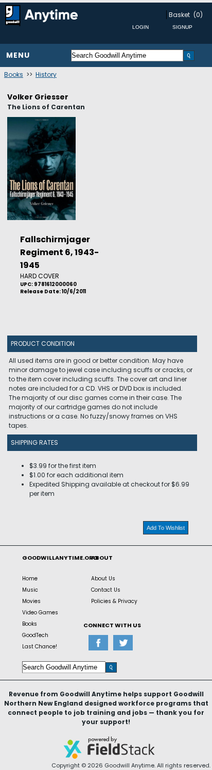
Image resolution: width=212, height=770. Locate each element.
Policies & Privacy (114, 601)
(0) (198, 14)
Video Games (40, 612)
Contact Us (105, 590)
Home (30, 578)
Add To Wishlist (166, 528)
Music (30, 590)
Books (13, 74)
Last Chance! (39, 646)
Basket (179, 14)
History (46, 74)
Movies (31, 601)
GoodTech (35, 635)
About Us (103, 578)
